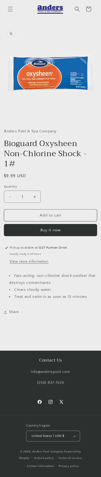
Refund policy (44, 458)
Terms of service (70, 458)
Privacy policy (69, 466)
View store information (29, 261)
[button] (10, 9)
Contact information (40, 466)
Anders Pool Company (47, 451)
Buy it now (50, 230)
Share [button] (14, 312)
